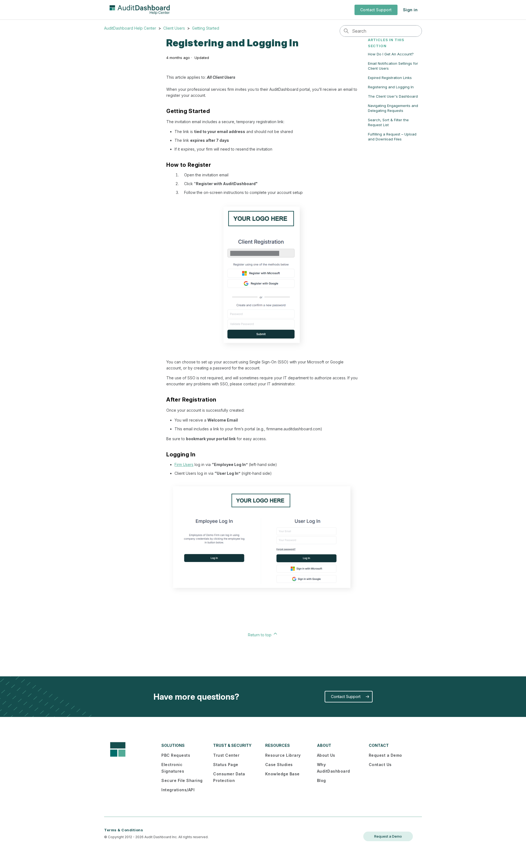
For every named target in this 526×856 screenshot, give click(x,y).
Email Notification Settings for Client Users (393, 65)
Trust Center (226, 755)
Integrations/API (178, 789)
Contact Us (380, 764)
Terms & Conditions (123, 830)
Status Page (225, 764)
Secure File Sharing (182, 780)
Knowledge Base (282, 774)
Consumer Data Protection (229, 777)
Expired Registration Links (390, 77)
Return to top (260, 634)
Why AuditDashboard (333, 767)
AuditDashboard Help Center (130, 28)
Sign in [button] (410, 9)
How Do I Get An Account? (391, 54)
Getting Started (205, 28)
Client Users (174, 28)
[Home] (140, 10)
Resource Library (283, 755)
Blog (321, 780)
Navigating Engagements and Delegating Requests (393, 108)
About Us (326, 755)
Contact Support (376, 9)
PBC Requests (175, 755)
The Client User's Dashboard (393, 96)
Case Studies (279, 764)
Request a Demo (385, 755)
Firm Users (184, 464)
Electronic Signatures (172, 767)
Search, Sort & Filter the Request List (388, 122)
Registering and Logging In (391, 87)
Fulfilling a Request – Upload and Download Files (392, 136)
